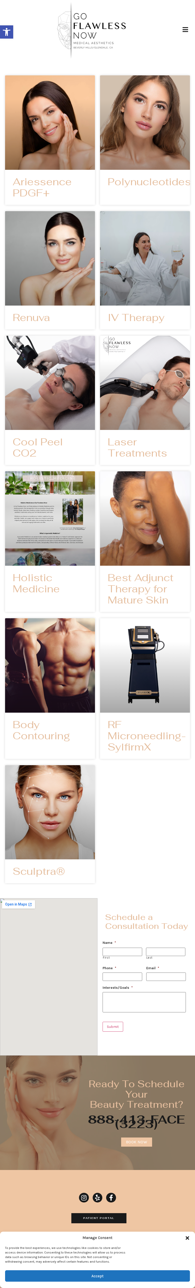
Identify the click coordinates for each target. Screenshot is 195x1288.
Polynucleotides (149, 181)
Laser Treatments (137, 447)
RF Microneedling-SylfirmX (147, 736)
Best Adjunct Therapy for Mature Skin (140, 589)
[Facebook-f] (111, 1197)
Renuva (31, 317)
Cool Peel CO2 (38, 447)
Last (149, 957)
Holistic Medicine (36, 583)
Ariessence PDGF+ (42, 187)
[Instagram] (84, 1197)
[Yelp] (97, 1197)
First (106, 957)
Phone (109, 968)
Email (152, 968)
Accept (97, 1276)
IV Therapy (136, 317)
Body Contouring (41, 730)
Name (109, 943)
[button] (6, 32)
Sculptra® (39, 871)
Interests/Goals (118, 987)
